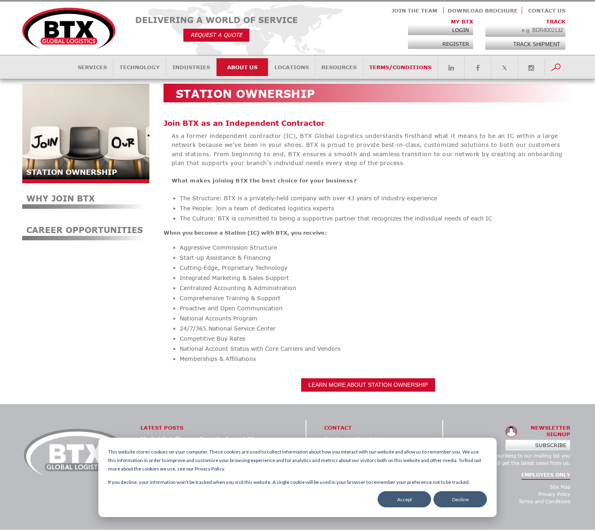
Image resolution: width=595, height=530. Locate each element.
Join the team (414, 10)
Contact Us (546, 10)
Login (460, 30)
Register (455, 43)
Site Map (560, 487)
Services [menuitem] (92, 67)
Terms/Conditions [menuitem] (400, 67)
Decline (460, 499)
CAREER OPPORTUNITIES (84, 230)
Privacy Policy (554, 494)
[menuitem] (451, 68)
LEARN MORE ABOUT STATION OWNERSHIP (368, 385)
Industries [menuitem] (191, 67)
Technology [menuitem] (139, 67)
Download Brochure (483, 10)
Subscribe (550, 445)
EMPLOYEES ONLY (545, 475)
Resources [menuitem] (339, 67)
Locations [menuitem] (291, 67)
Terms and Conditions (544, 501)
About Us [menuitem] (242, 67)
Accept (404, 499)
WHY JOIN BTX (60, 198)
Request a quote (216, 35)
